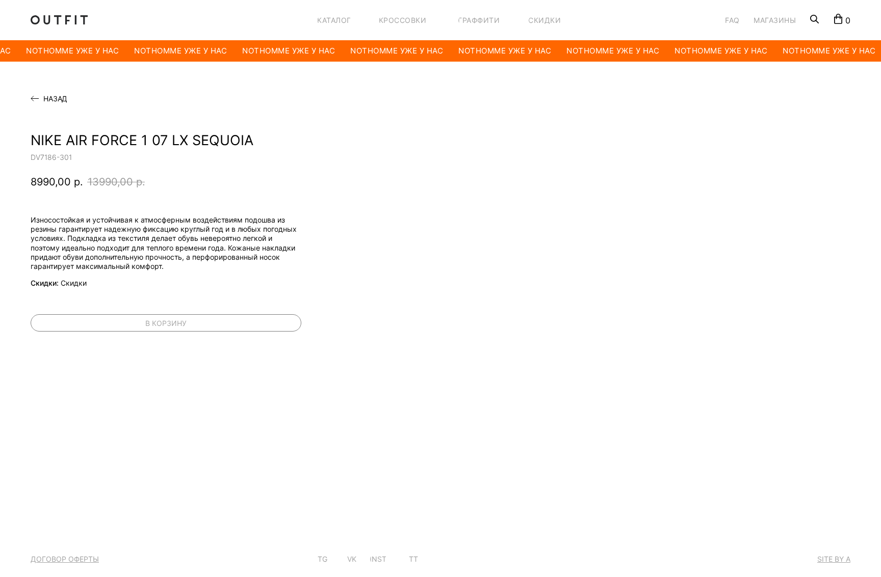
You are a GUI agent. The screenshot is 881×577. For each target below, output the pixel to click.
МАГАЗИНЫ (775, 20)
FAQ (732, 20)
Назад (55, 99)
